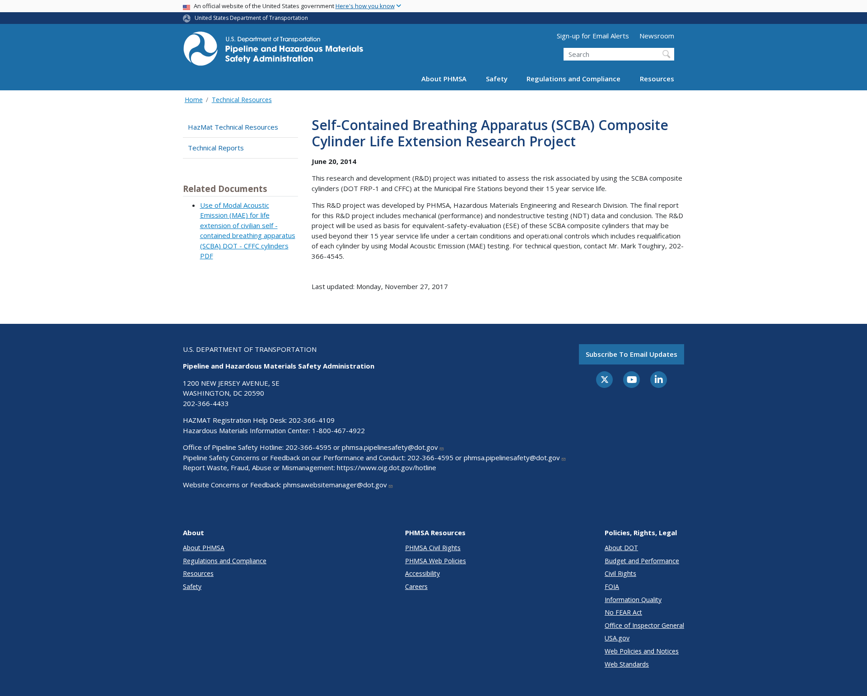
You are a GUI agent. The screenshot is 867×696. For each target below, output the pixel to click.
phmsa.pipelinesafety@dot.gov (390, 447)
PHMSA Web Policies (435, 560)
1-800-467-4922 (338, 430)
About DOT (621, 547)
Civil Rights (620, 573)
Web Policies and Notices (642, 651)
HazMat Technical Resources (233, 126)
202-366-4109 (312, 420)
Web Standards (627, 664)
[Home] (273, 51)
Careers (416, 586)
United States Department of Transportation (251, 18)
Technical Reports (216, 147)
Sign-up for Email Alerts (593, 35)
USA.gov (617, 638)
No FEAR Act (623, 612)
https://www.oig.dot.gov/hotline (386, 467)
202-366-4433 (206, 403)
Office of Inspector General (644, 625)
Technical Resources (242, 99)
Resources (657, 78)
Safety (497, 78)
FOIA (612, 586)
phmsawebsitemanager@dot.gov (335, 484)
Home (194, 99)
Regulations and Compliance (573, 78)
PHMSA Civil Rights (433, 547)
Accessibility (422, 573)
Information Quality (633, 599)
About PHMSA (443, 78)
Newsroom (656, 35)
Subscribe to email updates (631, 354)
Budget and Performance (642, 560)
